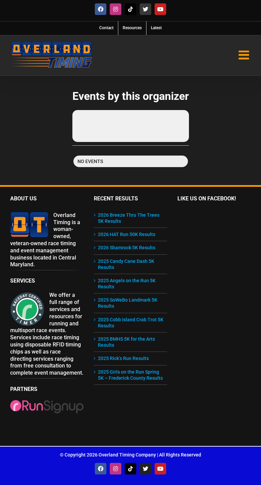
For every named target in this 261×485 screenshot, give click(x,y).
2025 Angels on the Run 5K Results (127, 283)
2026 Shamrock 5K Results (126, 247)
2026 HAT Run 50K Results (126, 234)
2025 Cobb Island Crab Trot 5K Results (130, 322)
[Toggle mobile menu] (245, 55)
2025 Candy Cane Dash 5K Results (126, 264)
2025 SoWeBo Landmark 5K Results (127, 303)
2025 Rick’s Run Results (123, 358)
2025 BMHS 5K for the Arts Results (126, 342)
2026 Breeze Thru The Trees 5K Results (128, 218)
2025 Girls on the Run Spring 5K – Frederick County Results (130, 375)
